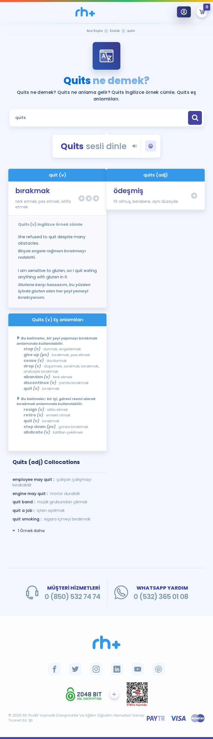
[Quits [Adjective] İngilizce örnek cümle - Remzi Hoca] (85, 12)
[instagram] (96, 669)
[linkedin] (117, 669)
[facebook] (54, 669)
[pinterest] (158, 669)
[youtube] (137, 669)
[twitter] (75, 669)
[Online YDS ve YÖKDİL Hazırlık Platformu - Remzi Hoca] (106, 642)
